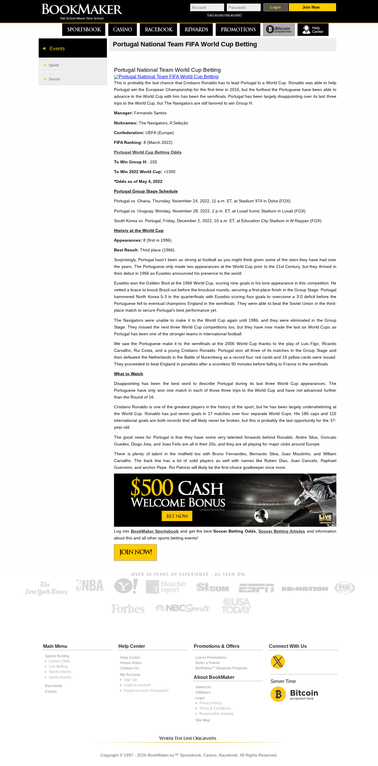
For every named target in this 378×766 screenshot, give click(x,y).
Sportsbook (83, 29)
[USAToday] (238, 614)
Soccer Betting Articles (281, 531)
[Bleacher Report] (166, 593)
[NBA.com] (90, 593)
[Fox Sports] (345, 593)
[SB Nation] (305, 593)
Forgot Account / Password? (146, 691)
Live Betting (58, 666)
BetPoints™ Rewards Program (221, 668)
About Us (203, 687)
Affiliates (203, 692)
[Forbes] (128, 614)
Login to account (137, 685)
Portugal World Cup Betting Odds (148, 152)
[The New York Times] (46, 594)
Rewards (196, 29)
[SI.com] (212, 593)
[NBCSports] (182, 614)
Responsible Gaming (216, 714)
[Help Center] (312, 29)
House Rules (131, 663)
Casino (122, 29)
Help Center (130, 658)
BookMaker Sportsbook (155, 531)
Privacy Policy (210, 703)
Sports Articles (60, 672)
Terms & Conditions (215, 708)
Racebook (158, 29)
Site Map (202, 720)
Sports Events (60, 677)
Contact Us (129, 668)
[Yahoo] (126, 593)
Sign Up (130, 680)
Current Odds (59, 661)
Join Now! (135, 552)
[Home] (86, 9)
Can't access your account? (224, 15)
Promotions (238, 29)
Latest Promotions (211, 658)
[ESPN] (256, 593)
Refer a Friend (207, 663)
